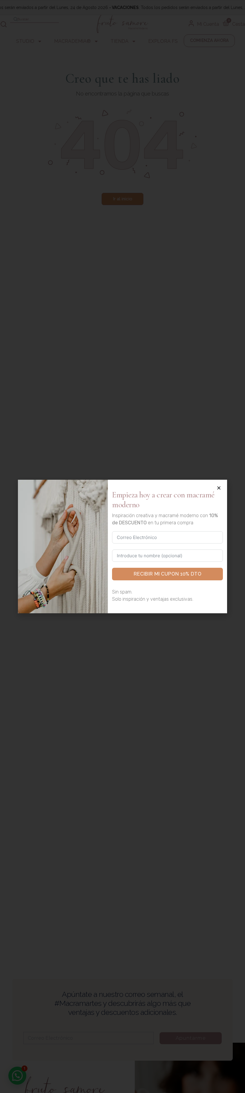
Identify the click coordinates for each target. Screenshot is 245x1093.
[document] (122, 546)
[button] (219, 488)
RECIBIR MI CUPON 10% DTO (167, 574)
